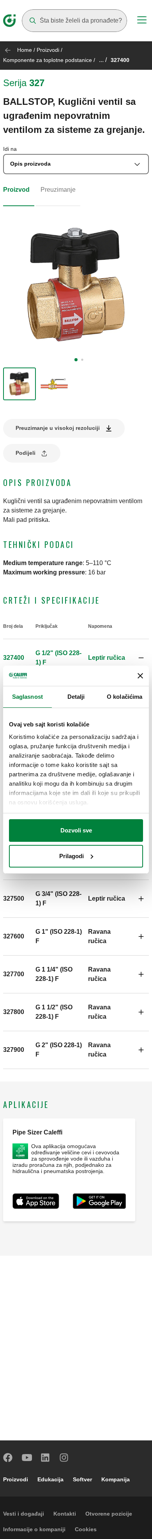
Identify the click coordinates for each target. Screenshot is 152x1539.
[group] (19, 383)
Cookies (86, 1529)
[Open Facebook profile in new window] (8, 1457)
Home (24, 50)
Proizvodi (48, 50)
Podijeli (25, 453)
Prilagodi (71, 856)
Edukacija (50, 1479)
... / (103, 60)
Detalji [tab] (76, 696)
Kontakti (64, 1514)
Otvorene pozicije (108, 1514)
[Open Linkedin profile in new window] (46, 1457)
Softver (82, 1479)
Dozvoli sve (76, 830)
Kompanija (115, 1479)
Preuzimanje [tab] (58, 189)
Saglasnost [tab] (27, 696)
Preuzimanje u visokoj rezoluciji (58, 428)
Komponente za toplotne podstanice (47, 60)
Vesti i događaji (23, 1514)
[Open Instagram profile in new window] (64, 1457)
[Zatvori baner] (140, 676)
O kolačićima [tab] (124, 696)
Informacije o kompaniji (34, 1529)
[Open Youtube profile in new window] (27, 1457)
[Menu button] (142, 21)
